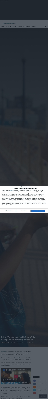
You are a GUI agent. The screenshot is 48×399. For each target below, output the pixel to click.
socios (11, 190)
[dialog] (24, 199)
